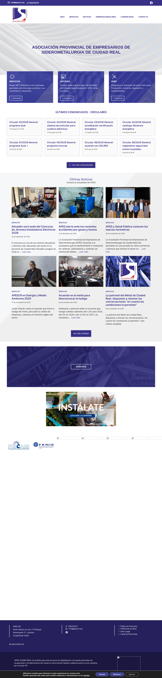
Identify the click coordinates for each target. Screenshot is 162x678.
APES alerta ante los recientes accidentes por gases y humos (78, 228)
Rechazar (117, 674)
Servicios (73, 17)
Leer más (26, 252)
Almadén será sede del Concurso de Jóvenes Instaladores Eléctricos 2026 (33, 229)
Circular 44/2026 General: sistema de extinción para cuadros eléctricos (61, 125)
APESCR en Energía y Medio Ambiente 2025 (29, 297)
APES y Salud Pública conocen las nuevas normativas (127, 228)
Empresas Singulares (106, 17)
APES (62, 17)
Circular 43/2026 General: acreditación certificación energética (99, 125)
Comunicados (127, 17)
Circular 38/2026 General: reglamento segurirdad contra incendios (137, 146)
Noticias (87, 17)
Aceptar (102, 674)
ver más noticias (81, 333)
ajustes (87, 675)
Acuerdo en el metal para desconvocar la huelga (74, 297)
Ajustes (132, 674)
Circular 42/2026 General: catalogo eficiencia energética (136, 125)
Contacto (143, 17)
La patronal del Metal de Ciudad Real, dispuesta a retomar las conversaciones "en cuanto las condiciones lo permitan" (125, 300)
